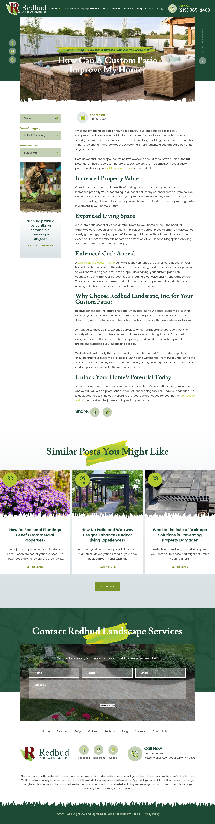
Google (113, 757)
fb (12, 43)
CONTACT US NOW (40, 245)
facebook (95, 412)
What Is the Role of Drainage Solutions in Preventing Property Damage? (180, 535)
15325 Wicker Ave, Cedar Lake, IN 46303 (169, 757)
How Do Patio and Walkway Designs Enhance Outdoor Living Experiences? (107, 535)
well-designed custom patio (96, 262)
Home (46, 731)
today (79, 400)
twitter (107, 412)
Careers (140, 731)
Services (53, 8)
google (12, 60)
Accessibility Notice (127, 814)
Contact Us (151, 8)
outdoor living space (119, 168)
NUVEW (60, 814)
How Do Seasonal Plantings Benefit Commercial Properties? (35, 535)
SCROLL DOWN (202, 42)
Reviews (128, 8)
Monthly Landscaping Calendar (81, 8)
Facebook (84, 757)
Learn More (35, 567)
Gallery (116, 8)
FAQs (106, 8)
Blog (139, 8)
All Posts (107, 586)
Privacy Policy (151, 814)
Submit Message (107, 705)
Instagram (12, 51)
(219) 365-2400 (194, 10)
